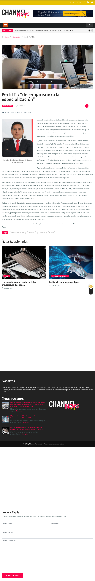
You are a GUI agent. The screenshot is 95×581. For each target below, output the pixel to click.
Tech (6, 276)
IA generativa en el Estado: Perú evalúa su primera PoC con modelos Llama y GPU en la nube (43, 30)
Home (7, 37)
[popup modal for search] (89, 25)
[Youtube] (92, 2)
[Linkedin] (88, 2)
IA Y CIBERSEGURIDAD (60, 276)
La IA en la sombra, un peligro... (64, 282)
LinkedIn (42, 233)
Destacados (16, 37)
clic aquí (49, 224)
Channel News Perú (17, 233)
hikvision (31, 233)
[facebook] (83, 2)
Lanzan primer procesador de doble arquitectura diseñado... (19, 283)
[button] (89, 30)
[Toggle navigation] (5, 25)
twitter (51, 233)
